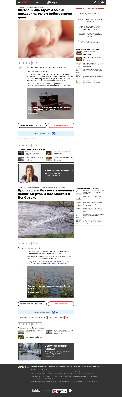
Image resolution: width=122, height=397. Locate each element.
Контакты (77, 366)
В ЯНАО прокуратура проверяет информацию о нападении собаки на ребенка (35, 159)
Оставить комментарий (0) (61, 125)
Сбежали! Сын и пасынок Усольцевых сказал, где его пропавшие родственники (93, 216)
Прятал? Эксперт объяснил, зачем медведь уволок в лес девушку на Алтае (92, 82)
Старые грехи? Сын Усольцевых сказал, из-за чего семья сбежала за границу (93, 221)
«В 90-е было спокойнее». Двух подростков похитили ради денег (92, 197)
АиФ (19, 239)
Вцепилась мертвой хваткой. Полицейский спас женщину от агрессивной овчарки (89, 27)
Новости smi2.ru (24, 182)
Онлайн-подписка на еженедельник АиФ (60, 366)
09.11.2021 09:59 (22, 7)
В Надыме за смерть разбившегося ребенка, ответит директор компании (50, 108)
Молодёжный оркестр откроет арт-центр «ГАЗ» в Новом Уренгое (90, 41)
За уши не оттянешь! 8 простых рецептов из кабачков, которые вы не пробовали (93, 59)
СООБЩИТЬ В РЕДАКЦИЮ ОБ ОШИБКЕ (91, 366)
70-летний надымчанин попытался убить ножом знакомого (32, 153)
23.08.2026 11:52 (22, 187)
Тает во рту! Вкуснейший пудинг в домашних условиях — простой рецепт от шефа (92, 53)
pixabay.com (29, 59)
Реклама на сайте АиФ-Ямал (39, 366)
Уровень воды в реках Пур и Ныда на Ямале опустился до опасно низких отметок (63, 332)
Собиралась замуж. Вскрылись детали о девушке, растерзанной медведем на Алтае (92, 71)
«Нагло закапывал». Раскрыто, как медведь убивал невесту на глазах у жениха (93, 210)
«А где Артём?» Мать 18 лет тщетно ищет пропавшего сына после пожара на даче (93, 65)
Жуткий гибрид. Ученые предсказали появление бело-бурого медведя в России (93, 76)
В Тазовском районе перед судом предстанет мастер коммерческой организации (63, 159)
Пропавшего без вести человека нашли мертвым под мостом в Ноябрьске (90, 13)
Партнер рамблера (46, 390)
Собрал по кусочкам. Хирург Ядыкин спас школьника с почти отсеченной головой (93, 192)
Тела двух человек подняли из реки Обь (52, 264)
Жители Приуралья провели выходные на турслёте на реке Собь (33, 337)
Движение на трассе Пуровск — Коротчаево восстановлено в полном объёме (90, 34)
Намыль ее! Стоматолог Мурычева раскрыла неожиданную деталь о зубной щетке (93, 204)
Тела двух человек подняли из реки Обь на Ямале (90, 20)
